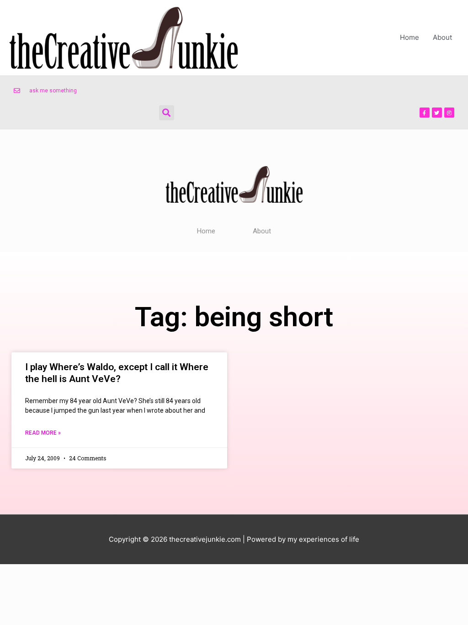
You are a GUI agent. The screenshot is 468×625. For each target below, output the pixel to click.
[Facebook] (425, 113)
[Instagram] (449, 113)
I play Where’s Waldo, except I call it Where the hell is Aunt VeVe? (116, 372)
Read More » (43, 433)
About (442, 37)
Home (409, 37)
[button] (166, 112)
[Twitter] (437, 113)
